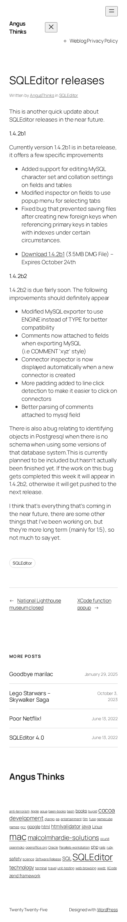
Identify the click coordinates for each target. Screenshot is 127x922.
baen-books (57, 811)
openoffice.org (36, 847)
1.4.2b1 (56, 254)
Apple (35, 811)
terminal (41, 868)
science (28, 859)
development (26, 818)
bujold (92, 811)
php (94, 847)
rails (102, 847)
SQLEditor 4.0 (26, 737)
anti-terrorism (19, 811)
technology (21, 867)
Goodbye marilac (31, 674)
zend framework (24, 875)
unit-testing (65, 868)
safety (15, 859)
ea (57, 819)
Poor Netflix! (25, 718)
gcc (23, 827)
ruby (110, 847)
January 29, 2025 (101, 674)
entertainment (71, 819)
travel (52, 868)
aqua (43, 811)
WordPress (107, 909)
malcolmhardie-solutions (63, 837)
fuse (92, 819)
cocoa (106, 810)
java (86, 826)
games (14, 827)
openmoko (16, 847)
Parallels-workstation (74, 847)
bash (70, 811)
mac (18, 836)
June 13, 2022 (105, 718)
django (50, 819)
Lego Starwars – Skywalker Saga (30, 696)
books (81, 811)
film (85, 819)
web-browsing (86, 868)
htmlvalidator (66, 826)
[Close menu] (51, 27)
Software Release (48, 859)
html (45, 826)
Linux (97, 826)
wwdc (101, 868)
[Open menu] (111, 11)
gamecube (104, 819)
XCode (112, 868)
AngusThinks (42, 95)
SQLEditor (68, 95)
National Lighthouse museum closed (35, 604)
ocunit (104, 839)
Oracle (53, 847)
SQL (67, 858)
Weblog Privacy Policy (94, 40)
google (33, 826)
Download (35, 254)
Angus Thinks (17, 27)
